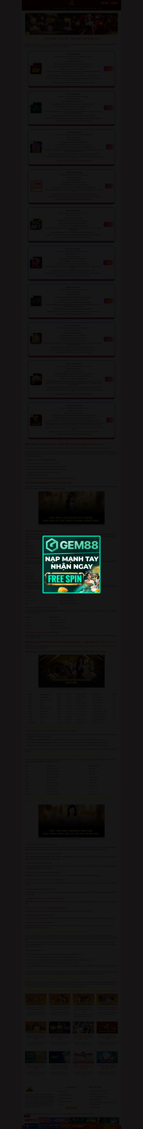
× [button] (98, 538)
